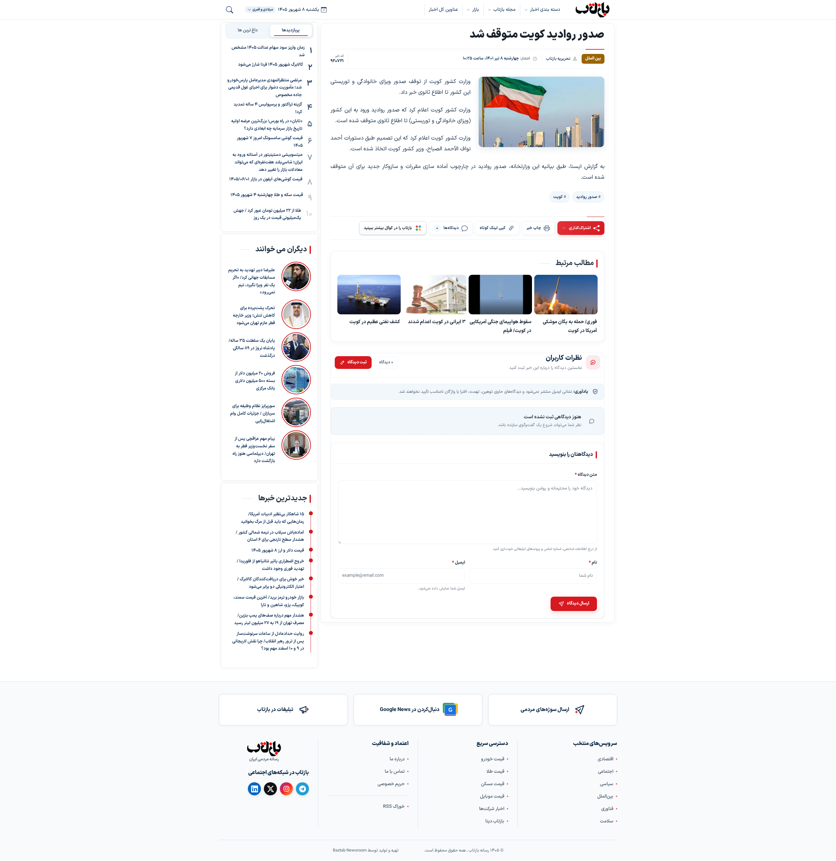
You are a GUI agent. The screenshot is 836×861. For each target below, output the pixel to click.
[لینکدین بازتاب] (254, 788)
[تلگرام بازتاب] (302, 788)
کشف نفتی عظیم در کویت (374, 322)
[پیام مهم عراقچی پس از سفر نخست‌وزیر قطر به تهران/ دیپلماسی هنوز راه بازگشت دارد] (296, 447)
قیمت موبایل (492, 796)
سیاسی (606, 784)
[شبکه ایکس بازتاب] (270, 788)
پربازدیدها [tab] (291, 30)
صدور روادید (586, 197)
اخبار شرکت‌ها (491, 808)
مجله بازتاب (504, 9)
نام (593, 562)
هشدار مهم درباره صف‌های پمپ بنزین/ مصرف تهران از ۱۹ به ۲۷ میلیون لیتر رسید (269, 620)
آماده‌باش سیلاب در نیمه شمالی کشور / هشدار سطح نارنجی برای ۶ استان (270, 536)
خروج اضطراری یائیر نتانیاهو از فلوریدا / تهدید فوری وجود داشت (270, 565)
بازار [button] (475, 9)
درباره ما (397, 759)
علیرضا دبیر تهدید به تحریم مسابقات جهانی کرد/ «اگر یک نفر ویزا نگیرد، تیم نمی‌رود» (251, 281)
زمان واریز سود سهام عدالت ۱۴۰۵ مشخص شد (268, 51)
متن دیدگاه (586, 475)
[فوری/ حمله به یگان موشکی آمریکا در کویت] (566, 295)
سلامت (606, 821)
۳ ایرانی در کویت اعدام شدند (437, 322)
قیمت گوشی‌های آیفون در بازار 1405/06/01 (265, 179)
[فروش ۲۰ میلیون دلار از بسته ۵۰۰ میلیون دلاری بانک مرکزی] (296, 379)
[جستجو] (229, 10)
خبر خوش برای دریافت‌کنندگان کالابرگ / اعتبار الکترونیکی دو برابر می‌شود (270, 583)
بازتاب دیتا (494, 821)
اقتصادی (605, 759)
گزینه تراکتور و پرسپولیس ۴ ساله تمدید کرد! (267, 108)
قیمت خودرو (492, 759)
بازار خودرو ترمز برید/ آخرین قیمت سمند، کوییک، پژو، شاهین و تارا (268, 601)
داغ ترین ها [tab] (248, 30)
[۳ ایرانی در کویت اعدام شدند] (434, 295)
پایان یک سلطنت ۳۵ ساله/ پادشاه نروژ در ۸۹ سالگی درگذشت (252, 348)
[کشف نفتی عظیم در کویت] (369, 295)
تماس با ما (395, 771)
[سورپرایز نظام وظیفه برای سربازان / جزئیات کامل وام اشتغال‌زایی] (296, 412)
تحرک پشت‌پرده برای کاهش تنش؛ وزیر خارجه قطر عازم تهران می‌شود (254, 315)
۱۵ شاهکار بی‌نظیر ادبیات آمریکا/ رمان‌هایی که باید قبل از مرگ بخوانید (272, 518)
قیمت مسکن (492, 784)
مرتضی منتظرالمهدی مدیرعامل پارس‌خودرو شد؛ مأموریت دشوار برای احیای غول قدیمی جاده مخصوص (264, 88)
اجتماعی (605, 771)
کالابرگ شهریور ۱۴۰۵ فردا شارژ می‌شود (270, 64)
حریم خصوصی (391, 784)
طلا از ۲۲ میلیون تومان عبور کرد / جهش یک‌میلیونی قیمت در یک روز (267, 214)
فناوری (607, 808)
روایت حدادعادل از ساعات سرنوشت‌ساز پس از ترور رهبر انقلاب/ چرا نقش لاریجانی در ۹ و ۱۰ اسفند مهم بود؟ (268, 641)
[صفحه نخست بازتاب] (264, 748)
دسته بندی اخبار (545, 9)
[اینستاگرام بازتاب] (286, 788)
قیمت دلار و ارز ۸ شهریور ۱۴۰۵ (277, 550)
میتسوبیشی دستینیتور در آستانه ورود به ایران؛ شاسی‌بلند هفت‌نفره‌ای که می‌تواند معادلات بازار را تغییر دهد (267, 162)
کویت (558, 197)
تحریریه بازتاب (558, 59)
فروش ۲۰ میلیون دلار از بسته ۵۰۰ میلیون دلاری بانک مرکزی (255, 381)
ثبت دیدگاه (357, 362)
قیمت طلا (495, 771)
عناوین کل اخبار (443, 9)
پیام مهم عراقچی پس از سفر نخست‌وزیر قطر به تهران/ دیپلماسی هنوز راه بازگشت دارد (254, 450)
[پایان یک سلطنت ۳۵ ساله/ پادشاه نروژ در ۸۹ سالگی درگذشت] (296, 347)
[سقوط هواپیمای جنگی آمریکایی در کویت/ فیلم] (500, 295)
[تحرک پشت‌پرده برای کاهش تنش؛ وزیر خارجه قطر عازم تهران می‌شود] (296, 314)
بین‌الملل (605, 796)
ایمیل (458, 562)
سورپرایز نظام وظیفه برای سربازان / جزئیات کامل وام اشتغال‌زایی (252, 413)
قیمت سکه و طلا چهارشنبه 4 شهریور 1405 (267, 195)
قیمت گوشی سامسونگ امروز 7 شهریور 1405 (270, 142)
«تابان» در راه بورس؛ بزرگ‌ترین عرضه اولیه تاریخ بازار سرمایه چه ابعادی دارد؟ (266, 125)
